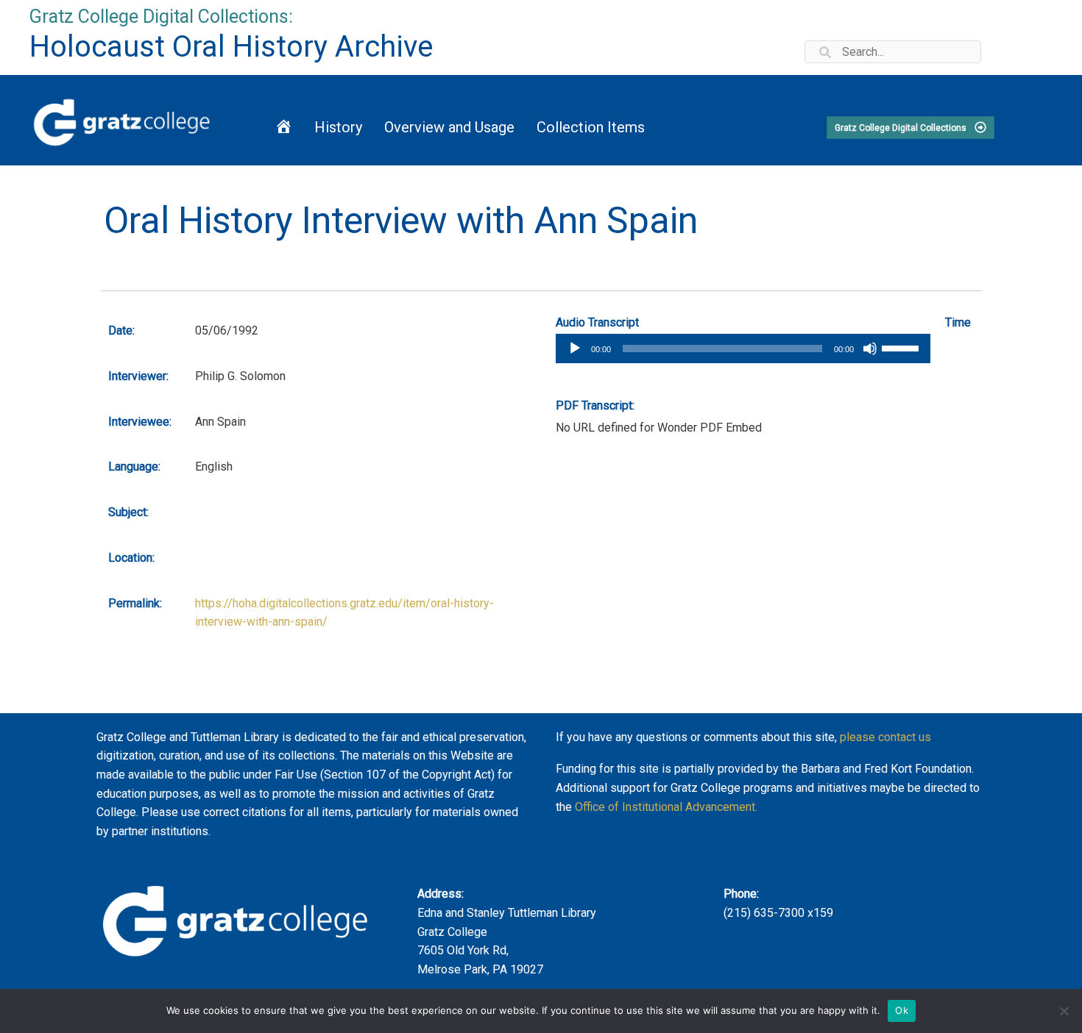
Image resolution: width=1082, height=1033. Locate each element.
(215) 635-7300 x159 (778, 913)
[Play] (574, 348)
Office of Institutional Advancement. (666, 807)
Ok (901, 1010)
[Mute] (870, 348)
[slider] (902, 347)
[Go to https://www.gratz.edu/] (124, 120)
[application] (743, 348)
